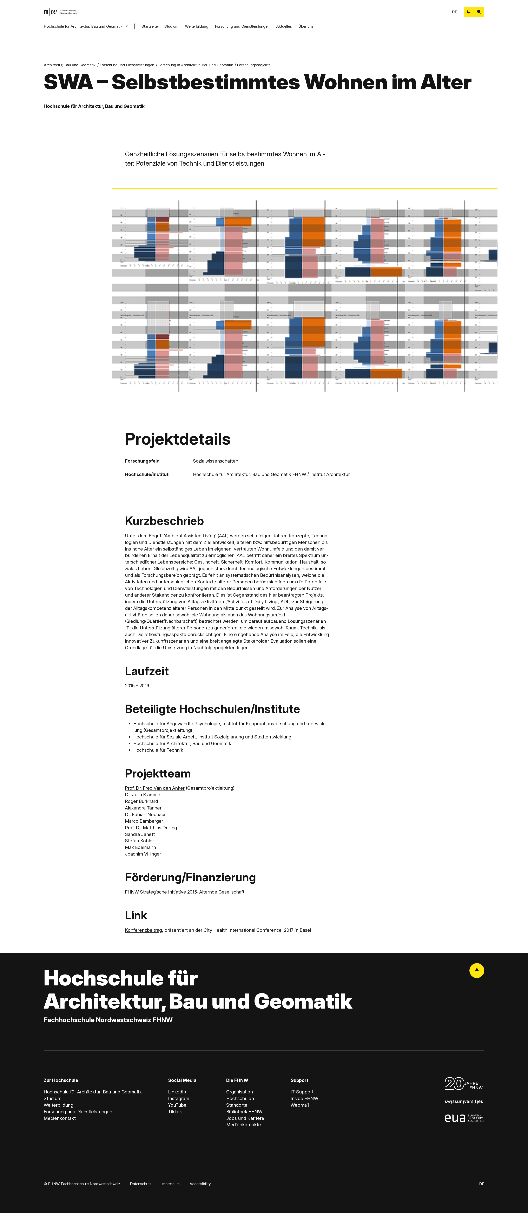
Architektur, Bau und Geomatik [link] (70, 65)
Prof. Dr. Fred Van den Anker (155, 788)
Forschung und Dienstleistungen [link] (127, 65)
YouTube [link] (177, 1105)
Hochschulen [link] (240, 1098)
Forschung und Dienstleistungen (242, 26)
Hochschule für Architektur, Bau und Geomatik (83, 26)
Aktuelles (284, 26)
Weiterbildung (196, 26)
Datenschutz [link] (140, 1184)
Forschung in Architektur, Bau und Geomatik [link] (195, 65)
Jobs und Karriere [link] (245, 1118)
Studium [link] (52, 1098)
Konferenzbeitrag (143, 930)
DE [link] (454, 12)
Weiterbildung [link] (58, 1105)
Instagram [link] (178, 1098)
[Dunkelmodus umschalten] (469, 12)
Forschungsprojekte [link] (254, 65)
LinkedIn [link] (177, 1091)
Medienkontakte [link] (243, 1124)
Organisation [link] (239, 1091)
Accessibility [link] (200, 1184)
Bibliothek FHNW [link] (244, 1111)
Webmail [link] (300, 1105)
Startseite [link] (149, 26)
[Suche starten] (479, 12)
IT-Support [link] (302, 1091)
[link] (61, 12)
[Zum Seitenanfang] (476, 970)
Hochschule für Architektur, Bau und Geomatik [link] (93, 1091)
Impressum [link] (170, 1184)
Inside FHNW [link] (304, 1098)
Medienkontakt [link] (60, 1118)
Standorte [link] (236, 1105)
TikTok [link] (175, 1111)
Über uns (306, 26)
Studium (171, 26)
